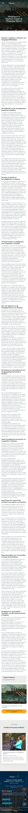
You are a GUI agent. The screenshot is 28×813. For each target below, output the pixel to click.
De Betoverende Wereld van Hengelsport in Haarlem (13, 753)
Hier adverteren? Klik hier (9, 679)
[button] (3, 3)
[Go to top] (24, 804)
